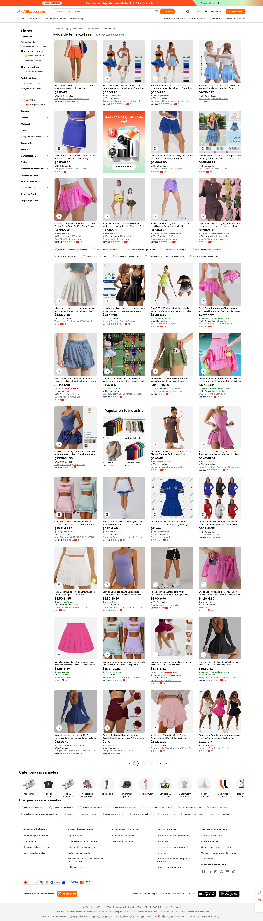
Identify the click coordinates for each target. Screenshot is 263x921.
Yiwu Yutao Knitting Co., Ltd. (164, 323)
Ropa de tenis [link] (109, 28)
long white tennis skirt (67, 256)
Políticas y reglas (76, 867)
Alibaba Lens (38, 893)
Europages (176, 907)
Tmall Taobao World (116, 907)
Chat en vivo (162, 841)
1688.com (100, 907)
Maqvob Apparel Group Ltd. (67, 397)
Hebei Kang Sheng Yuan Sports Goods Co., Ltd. (220, 467)
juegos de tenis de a (166, 814)
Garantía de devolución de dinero (83, 841)
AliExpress (88, 907)
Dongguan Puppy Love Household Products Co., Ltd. (124, 537)
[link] (259, 892)
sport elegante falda (193, 814)
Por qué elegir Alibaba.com (36, 835)
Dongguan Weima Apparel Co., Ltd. (70, 607)
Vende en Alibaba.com (211, 835)
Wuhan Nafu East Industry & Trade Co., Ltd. (74, 321)
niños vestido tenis (88, 814)
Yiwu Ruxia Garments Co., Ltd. (165, 605)
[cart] (197, 12)
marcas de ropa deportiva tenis (158, 808)
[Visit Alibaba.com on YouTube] (227, 871)
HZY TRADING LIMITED (210, 534)
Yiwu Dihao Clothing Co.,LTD (67, 239)
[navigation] (34, 396)
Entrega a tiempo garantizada (81, 847)
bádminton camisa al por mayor (141, 250)
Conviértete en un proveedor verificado (220, 853)
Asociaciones (207, 858)
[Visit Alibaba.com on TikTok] (233, 871)
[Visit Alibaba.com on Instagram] (221, 871)
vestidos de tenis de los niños (123, 808)
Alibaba (56, 28)
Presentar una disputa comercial (172, 847)
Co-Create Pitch (31, 841)
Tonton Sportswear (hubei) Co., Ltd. (167, 391)
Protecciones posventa (79, 853)
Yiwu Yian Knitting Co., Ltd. (211, 239)
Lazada (131, 907)
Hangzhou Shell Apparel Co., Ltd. (69, 464)
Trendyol (164, 907)
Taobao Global (144, 907)
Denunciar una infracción (169, 867)
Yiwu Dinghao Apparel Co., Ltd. (213, 168)
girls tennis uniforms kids (96, 256)
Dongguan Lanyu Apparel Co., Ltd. (119, 750)
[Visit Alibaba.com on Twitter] (215, 871)
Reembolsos (163, 853)
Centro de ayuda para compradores (173, 835)
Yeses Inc (203, 607)
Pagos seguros (75, 835)
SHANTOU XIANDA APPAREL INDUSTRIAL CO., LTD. (75, 537)
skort (69, 814)
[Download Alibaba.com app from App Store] (207, 894)
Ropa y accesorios (73, 28)
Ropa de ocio (93, 28)
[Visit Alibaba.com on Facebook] (203, 871)
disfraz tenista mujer (141, 814)
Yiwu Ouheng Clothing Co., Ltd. (213, 98)
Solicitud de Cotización (123, 841)
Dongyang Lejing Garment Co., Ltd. (167, 467)
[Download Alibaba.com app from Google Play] (229, 894)
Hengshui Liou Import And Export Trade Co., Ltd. (220, 677)
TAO (155, 907)
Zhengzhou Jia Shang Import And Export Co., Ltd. (172, 748)
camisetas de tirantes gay (175, 250)
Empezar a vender (209, 841)
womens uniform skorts (92, 808)
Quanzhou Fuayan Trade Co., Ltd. (166, 680)
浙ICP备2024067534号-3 (209, 916)
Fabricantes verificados (123, 835)
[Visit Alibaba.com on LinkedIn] (209, 871)
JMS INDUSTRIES (62, 677)
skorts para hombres (218, 808)
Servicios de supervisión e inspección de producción (85, 860)
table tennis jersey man (191, 808)
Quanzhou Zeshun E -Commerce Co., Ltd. (122, 394)
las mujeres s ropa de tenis (127, 256)
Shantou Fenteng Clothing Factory (119, 321)
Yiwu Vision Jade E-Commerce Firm (215, 323)
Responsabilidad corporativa (36, 847)
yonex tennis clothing (219, 814)
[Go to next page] (166, 763)
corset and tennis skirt (34, 808)
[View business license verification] (159, 916)
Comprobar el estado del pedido (216, 847)
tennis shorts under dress (108, 250)
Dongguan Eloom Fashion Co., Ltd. (70, 168)
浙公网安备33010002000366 (181, 916)
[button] (156, 11)
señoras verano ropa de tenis (205, 256)
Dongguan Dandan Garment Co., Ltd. (71, 98)
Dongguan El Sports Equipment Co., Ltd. (121, 101)
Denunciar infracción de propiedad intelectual (173, 860)
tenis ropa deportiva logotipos (208, 250)
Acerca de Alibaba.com (35, 829)
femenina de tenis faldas (62, 808)
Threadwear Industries (161, 537)
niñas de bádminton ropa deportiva (73, 250)
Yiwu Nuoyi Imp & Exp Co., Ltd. (213, 394)
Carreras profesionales (34, 853)
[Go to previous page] (129, 763)
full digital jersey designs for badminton (41, 814)
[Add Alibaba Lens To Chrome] (67, 894)
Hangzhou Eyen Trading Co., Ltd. (214, 748)
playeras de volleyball (114, 814)
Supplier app (150, 893)
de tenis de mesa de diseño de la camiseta (166, 256)
